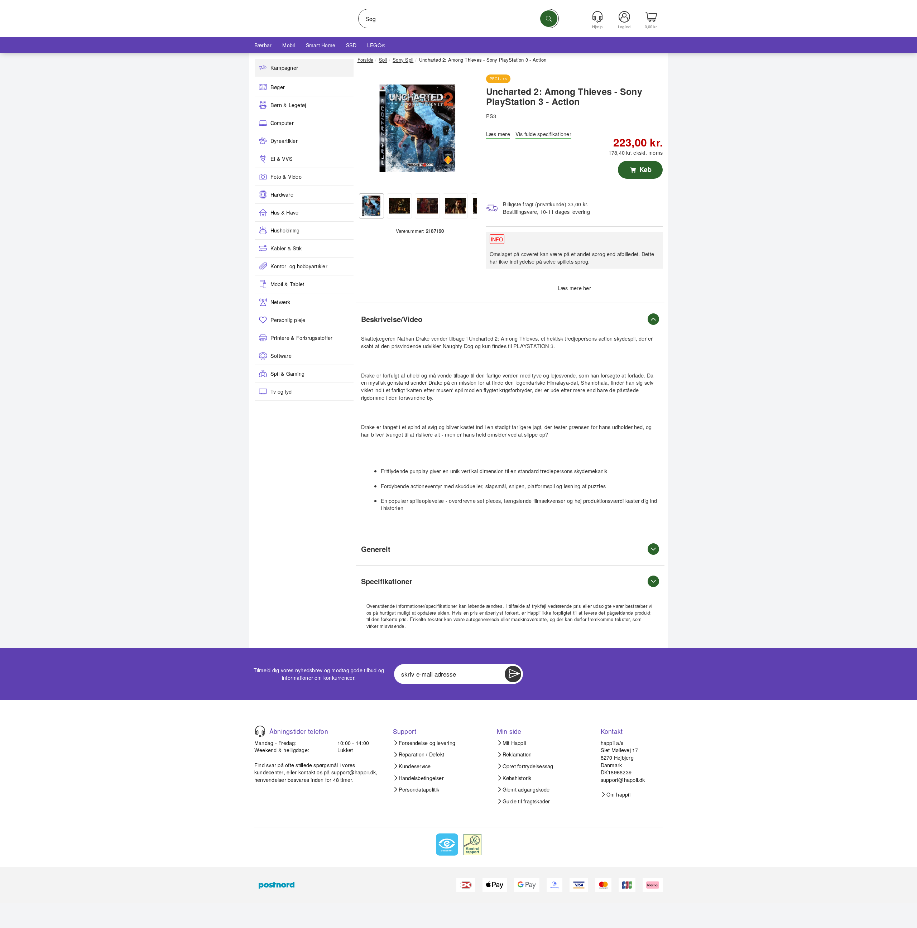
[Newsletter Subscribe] (513, 674)
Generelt (375, 549)
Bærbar (263, 45)
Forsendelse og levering (427, 742)
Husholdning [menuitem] (285, 230)
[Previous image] (368, 130)
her (587, 288)
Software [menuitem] (281, 355)
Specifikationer (386, 581)
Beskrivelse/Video (391, 319)
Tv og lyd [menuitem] (281, 391)
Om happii (618, 794)
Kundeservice (415, 766)
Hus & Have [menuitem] (284, 212)
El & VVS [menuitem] (281, 158)
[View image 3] (427, 205)
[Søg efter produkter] (548, 18)
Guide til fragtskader (526, 801)
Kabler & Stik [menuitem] (286, 248)
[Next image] (466, 130)
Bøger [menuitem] (277, 87)
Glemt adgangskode (526, 789)
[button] (417, 128)
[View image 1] (371, 205)
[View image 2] (399, 205)
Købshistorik (517, 778)
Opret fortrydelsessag (528, 766)
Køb (645, 169)
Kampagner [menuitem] (284, 67)
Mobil (288, 45)
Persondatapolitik (419, 789)
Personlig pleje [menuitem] (288, 319)
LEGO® (376, 45)
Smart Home (320, 45)
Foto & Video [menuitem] (286, 176)
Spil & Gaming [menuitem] (287, 373)
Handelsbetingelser (421, 778)
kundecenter (269, 772)
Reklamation (517, 754)
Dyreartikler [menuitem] (284, 140)
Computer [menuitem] (282, 122)
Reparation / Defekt (422, 754)
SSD (351, 45)
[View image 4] (455, 205)
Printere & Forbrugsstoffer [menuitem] (301, 337)
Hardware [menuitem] (281, 194)
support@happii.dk (353, 772)
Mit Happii (514, 742)
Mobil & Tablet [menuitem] (287, 284)
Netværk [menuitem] (280, 302)
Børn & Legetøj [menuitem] (288, 105)
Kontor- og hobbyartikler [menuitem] (298, 266)
